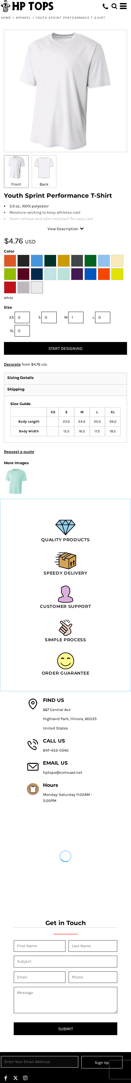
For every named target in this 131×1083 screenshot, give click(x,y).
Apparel (23, 18)
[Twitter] (15, 1078)
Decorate (12, 364)
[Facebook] (6, 1078)
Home (6, 18)
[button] (114, 6)
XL (12, 330)
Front (16, 184)
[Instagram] (25, 1078)
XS (11, 317)
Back (44, 184)
